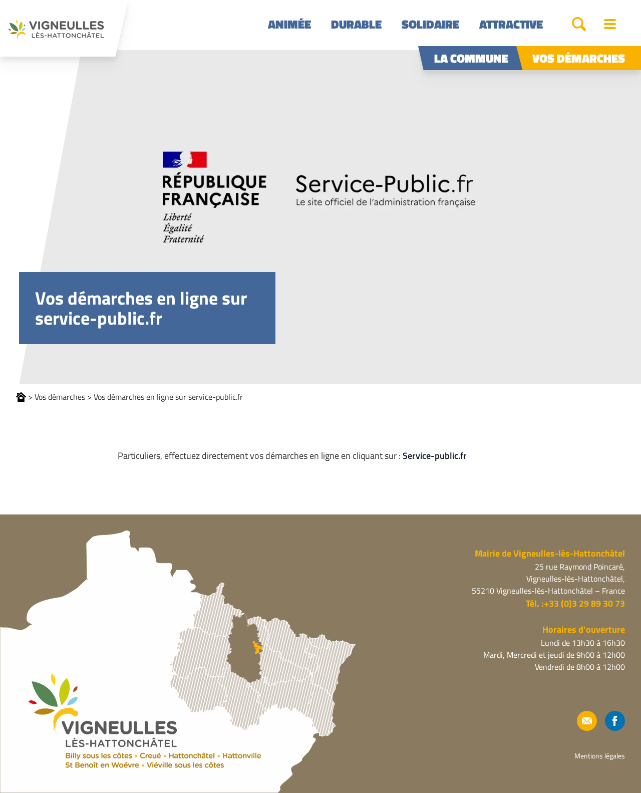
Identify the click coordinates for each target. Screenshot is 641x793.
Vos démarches (578, 58)
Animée (289, 24)
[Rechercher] (579, 24)
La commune (471, 58)
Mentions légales (599, 755)
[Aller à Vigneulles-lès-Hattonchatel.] (21, 397)
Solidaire (430, 24)
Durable (356, 24)
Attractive (511, 24)
